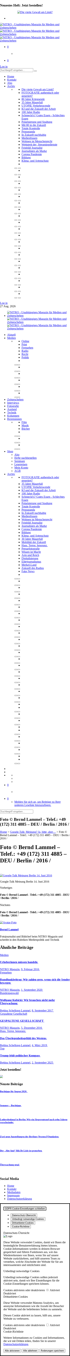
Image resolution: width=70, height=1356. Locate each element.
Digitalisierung (30, 558)
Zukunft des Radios (33, 568)
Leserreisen (20, 464)
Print (24, 344)
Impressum (13, 1195)
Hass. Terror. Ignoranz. (35, 545)
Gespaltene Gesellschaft (13, 1013)
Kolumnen (13, 415)
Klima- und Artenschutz (35, 160)
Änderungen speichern (52, 1350)
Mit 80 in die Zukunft (34, 125)
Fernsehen (27, 347)
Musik (25, 425)
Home (10, 76)
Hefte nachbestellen (25, 457)
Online (25, 341)
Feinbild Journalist (32, 147)
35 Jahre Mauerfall (32, 102)
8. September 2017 (43, 1010)
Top (2, 1048)
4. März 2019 (40, 1045)
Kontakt (11, 79)
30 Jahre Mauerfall (32, 538)
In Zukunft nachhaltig (34, 134)
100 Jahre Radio (31, 112)
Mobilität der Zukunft (34, 542)
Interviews (13, 402)
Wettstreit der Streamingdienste (39, 144)
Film (24, 422)
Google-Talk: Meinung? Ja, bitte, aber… (33, 831)
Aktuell (11, 334)
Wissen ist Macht (31, 551)
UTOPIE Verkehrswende (36, 105)
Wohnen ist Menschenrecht (37, 141)
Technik (11, 412)
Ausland (12, 409)
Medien (11, 337)
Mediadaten (13, 1192)
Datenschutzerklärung (19, 1198)
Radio (25, 350)
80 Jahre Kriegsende (33, 99)
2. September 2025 (43, 1062)
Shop (10, 451)
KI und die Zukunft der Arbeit (39, 108)
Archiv (11, 86)
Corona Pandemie (32, 154)
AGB (17, 470)
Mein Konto (21, 467)
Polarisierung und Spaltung (37, 121)
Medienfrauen (29, 138)
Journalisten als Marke (34, 151)
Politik (25, 357)
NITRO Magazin (10, 969)
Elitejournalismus (31, 561)
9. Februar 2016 (30, 969)
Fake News (28, 571)
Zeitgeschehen (15, 399)
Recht (25, 354)
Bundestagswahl (9, 993)
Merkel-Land (29, 564)
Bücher (26, 428)
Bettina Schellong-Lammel (15, 1010)
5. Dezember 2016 (32, 1027)
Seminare (19, 461)
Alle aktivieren (12, 1350)
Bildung (26, 157)
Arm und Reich (30, 555)
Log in (4, 66)
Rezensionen (14, 418)
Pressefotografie (31, 548)
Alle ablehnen (30, 1350)
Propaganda (28, 131)
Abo (9, 82)
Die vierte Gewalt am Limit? (38, 89)
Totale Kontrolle (31, 128)
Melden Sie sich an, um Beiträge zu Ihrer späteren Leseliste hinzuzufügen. (37, 803)
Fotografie (13, 406)
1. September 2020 (32, 989)
